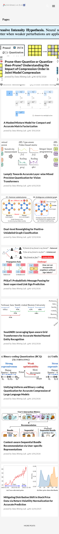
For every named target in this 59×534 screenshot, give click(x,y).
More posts (29, 525)
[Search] (47, 6)
